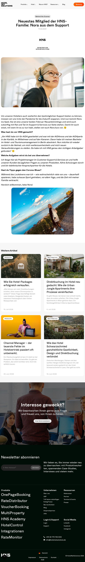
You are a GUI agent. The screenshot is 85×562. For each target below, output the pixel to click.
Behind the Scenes (42, 16)
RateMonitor (11, 537)
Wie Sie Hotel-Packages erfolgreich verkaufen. (18, 283)
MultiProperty (13, 513)
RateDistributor (14, 500)
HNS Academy (13, 519)
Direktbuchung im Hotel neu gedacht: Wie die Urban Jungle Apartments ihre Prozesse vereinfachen (63, 287)
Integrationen (12, 531)
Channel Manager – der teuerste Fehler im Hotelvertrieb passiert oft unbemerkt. (18, 348)
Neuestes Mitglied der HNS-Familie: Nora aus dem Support (42, 23)
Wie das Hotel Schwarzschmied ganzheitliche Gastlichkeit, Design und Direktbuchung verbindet (62, 349)
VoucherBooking (15, 506)
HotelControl (12, 525)
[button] (4, 557)
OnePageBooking (15, 494)
